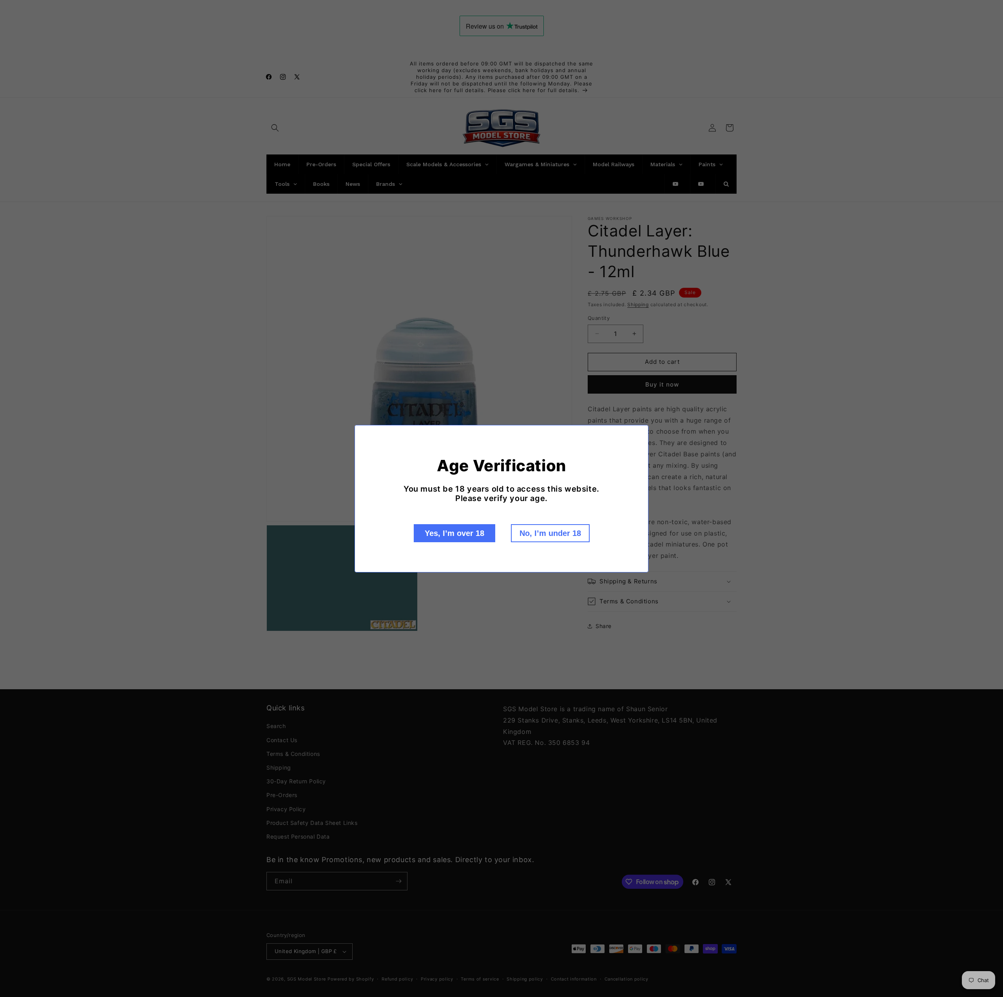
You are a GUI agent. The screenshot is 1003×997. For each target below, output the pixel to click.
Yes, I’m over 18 (454, 533)
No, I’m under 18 (550, 533)
